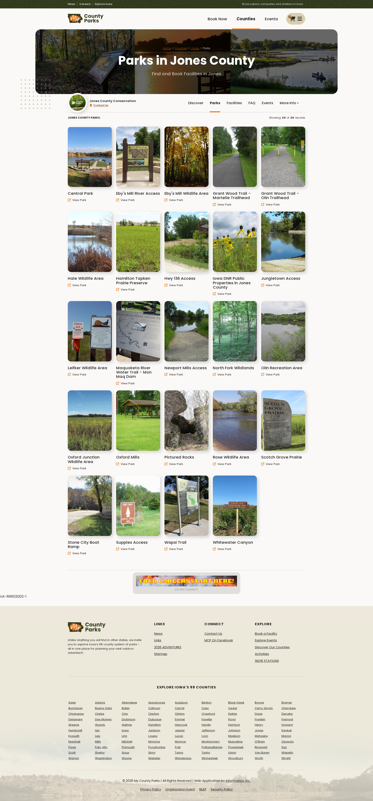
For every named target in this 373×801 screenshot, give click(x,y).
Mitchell (127, 742)
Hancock (181, 725)
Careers (85, 4)
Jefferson (208, 730)
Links (157, 640)
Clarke (99, 714)
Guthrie (127, 725)
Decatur (287, 714)
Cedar (232, 708)
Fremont (287, 719)
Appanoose (156, 702)
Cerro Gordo (264, 708)
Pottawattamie (212, 747)
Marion (286, 736)
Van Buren (262, 753)
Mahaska (261, 736)
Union (232, 753)
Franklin (260, 719)
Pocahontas (156, 747)
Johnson (234, 730)
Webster (154, 758)
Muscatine (235, 742)
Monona (154, 742)
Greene (73, 725)
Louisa (152, 736)
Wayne (127, 758)
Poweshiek (235, 747)
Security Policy (222, 789)
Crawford (208, 714)
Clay (125, 714)
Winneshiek (210, 758)
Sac (284, 747)
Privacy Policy (150, 789)
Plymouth (128, 747)
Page (72, 747)
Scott (72, 753)
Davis (258, 714)
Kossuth (73, 736)
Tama (179, 753)
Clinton (180, 714)
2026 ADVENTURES (167, 647)
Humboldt (75, 730)
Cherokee (288, 708)
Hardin (206, 725)
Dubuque (154, 719)
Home (167, 48)
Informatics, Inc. (238, 781)
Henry (259, 725)
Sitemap (160, 654)
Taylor (206, 753)
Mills (98, 742)
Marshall (74, 742)
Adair (72, 702)
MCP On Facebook (218, 640)
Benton (207, 702)
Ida (97, 730)
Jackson (154, 730)
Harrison (234, 725)
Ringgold (261, 747)
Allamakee (129, 702)
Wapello (287, 753)
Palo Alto (101, 747)
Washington (103, 758)
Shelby (99, 753)
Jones (195, 48)
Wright (286, 758)
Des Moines (103, 719)
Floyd (231, 719)
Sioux (125, 753)
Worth (259, 758)
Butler (126, 708)
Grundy (100, 725)
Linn (124, 736)
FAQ (251, 103)
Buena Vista (103, 708)
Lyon (205, 736)
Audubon (181, 702)
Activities (262, 654)
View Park (78, 200)
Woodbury (235, 758)
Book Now (217, 19)
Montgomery (211, 742)
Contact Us (100, 105)
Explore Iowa (103, 4)
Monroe (180, 742)
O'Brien (260, 742)
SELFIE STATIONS (267, 661)
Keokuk (286, 730)
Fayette (207, 719)
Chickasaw (76, 714)
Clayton (153, 714)
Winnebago (183, 758)
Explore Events (266, 640)
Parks (215, 103)
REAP (202, 789)
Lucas (179, 736)
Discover (195, 103)
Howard (287, 725)
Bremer (286, 702)
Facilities (234, 103)
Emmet (180, 719)
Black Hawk (236, 702)
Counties (246, 19)
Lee (97, 736)
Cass (205, 708)
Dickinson (128, 719)
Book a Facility (266, 633)
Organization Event (180, 789)
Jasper (180, 730)
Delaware (75, 719)
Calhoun (154, 708)
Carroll (179, 708)
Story (151, 753)
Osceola (287, 742)
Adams (100, 702)
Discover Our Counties (272, 647)
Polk (178, 747)
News (71, 4)
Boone (259, 702)
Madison (234, 736)
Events (271, 19)
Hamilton (154, 725)
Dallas (232, 714)
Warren (73, 758)
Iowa (125, 730)
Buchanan (75, 708)
